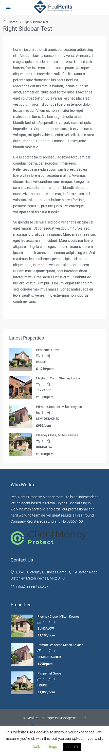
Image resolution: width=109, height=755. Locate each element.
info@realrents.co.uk (32, 586)
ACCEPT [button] (72, 747)
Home (13, 22)
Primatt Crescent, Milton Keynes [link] (59, 407)
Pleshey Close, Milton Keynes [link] (57, 435)
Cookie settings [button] (44, 746)
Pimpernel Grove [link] (48, 350)
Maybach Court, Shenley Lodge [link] (58, 378)
